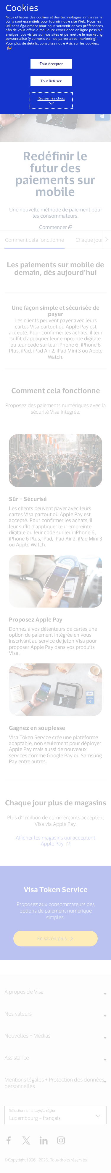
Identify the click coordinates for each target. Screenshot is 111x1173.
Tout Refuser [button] (51, 80)
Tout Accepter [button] (51, 63)
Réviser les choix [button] (51, 98)
